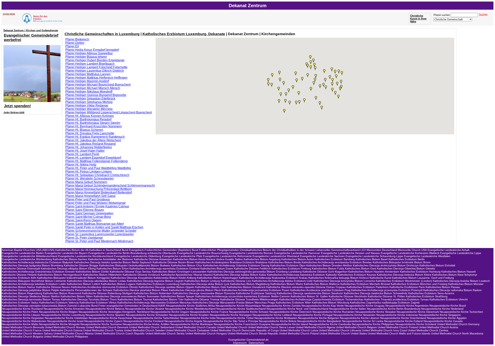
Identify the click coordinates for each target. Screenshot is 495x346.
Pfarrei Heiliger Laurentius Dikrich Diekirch (94, 70)
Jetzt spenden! (17, 106)
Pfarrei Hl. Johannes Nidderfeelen (88, 147)
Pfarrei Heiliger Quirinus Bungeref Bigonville (95, 95)
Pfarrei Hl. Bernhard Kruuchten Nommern (93, 126)
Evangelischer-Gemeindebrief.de (248, 339)
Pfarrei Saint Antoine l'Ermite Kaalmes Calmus (97, 206)
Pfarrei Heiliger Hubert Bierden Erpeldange (95, 60)
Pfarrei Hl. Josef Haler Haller (85, 150)
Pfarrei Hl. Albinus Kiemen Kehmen (89, 116)
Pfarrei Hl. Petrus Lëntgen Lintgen (88, 171)
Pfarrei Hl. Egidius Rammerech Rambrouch (95, 136)
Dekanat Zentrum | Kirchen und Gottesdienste (30, 30)
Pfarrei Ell (72, 46)
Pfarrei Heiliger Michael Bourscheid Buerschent (98, 84)
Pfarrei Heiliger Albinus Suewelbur (89, 53)
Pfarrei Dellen (74, 42)
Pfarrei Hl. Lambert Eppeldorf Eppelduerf (93, 157)
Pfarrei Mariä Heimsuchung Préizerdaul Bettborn (98, 189)
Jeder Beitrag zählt (13, 112)
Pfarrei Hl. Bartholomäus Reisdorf (88, 119)
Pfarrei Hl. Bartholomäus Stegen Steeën (92, 122)
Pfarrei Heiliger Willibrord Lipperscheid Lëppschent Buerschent (108, 112)
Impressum (240, 342)
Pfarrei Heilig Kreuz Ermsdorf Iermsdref (92, 49)
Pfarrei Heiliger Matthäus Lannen (88, 74)
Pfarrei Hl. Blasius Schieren (84, 129)
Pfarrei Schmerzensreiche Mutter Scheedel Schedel (100, 230)
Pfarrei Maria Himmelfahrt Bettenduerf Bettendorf (98, 192)
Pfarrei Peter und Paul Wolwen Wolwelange (95, 203)
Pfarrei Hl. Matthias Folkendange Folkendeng (96, 161)
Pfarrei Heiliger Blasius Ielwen (86, 56)
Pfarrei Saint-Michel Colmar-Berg (88, 216)
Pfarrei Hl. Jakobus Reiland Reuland (90, 143)
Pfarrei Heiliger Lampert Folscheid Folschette (96, 67)
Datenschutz (256, 342)
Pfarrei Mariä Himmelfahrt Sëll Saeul (90, 196)
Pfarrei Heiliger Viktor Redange (86, 105)
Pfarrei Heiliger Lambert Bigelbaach (89, 63)
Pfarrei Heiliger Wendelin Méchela (89, 109)
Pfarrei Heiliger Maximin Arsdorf (87, 81)
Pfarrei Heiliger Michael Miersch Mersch (92, 88)
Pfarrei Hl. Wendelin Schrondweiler (89, 178)
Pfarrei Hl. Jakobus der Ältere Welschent (93, 140)
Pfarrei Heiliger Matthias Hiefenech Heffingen (96, 77)
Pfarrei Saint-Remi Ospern (83, 220)
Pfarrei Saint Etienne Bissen (84, 209)
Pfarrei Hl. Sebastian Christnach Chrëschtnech (97, 175)
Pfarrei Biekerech (77, 39)
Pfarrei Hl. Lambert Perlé (82, 154)
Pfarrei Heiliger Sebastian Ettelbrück (90, 98)
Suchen (483, 14)
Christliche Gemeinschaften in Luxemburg (102, 34)
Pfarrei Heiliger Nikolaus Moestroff (88, 91)
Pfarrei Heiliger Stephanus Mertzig (89, 102)
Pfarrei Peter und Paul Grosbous (87, 199)
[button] (311, 89)
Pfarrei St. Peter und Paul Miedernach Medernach (99, 241)
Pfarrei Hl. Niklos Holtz (80, 164)
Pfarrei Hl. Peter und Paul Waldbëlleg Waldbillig (98, 168)
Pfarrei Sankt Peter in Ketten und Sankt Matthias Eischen (104, 227)
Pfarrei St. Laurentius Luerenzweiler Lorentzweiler (99, 234)
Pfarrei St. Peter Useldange (84, 237)
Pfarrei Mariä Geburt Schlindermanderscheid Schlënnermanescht (110, 185)
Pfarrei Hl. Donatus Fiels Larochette (89, 133)
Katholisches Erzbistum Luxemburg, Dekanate (184, 34)
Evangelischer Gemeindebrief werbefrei (31, 37)
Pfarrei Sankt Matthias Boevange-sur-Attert (94, 223)
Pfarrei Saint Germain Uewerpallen (89, 213)
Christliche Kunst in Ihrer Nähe (418, 18)
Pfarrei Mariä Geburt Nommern (86, 182)
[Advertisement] (32, 140)
